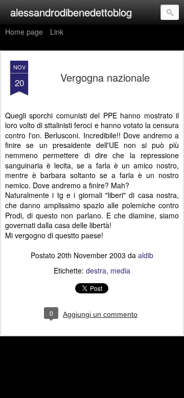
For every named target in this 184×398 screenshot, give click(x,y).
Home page (24, 32)
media (120, 270)
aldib (145, 255)
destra (96, 270)
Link (56, 32)
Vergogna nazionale (105, 77)
